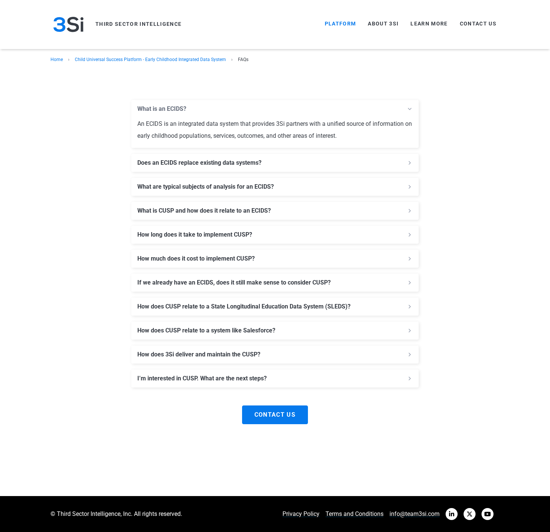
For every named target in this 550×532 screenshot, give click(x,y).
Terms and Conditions (355, 513)
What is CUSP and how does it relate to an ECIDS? (204, 211)
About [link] (383, 24)
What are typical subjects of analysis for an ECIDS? (205, 187)
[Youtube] (488, 514)
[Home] (68, 24)
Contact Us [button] (275, 414)
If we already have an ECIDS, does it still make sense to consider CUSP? (234, 283)
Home (57, 59)
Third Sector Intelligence (138, 24)
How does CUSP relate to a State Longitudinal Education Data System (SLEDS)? (244, 307)
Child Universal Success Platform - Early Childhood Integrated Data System (150, 59)
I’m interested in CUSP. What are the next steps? (202, 378)
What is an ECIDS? (161, 109)
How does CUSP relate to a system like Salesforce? (206, 331)
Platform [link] (340, 24)
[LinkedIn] (452, 514)
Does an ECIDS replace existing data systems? (199, 163)
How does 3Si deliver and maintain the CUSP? (198, 355)
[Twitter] (470, 514)
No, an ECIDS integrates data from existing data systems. (212, 163)
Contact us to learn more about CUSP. (202, 378)
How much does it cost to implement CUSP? (196, 259)
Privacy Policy (301, 513)
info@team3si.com (414, 513)
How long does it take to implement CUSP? (194, 235)
